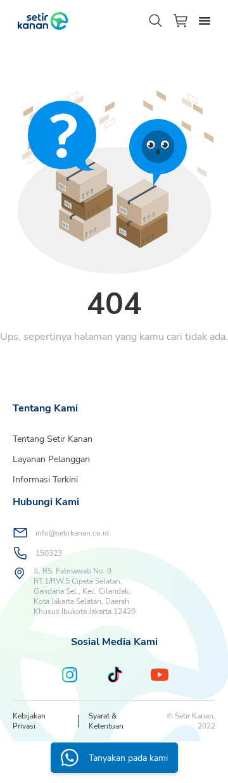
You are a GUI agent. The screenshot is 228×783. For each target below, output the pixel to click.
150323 (48, 553)
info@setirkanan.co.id (72, 533)
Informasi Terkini (45, 479)
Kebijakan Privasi (29, 721)
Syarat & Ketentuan (106, 721)
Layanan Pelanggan (51, 459)
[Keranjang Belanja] (181, 21)
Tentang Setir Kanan (52, 439)
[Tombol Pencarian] (155, 20)
